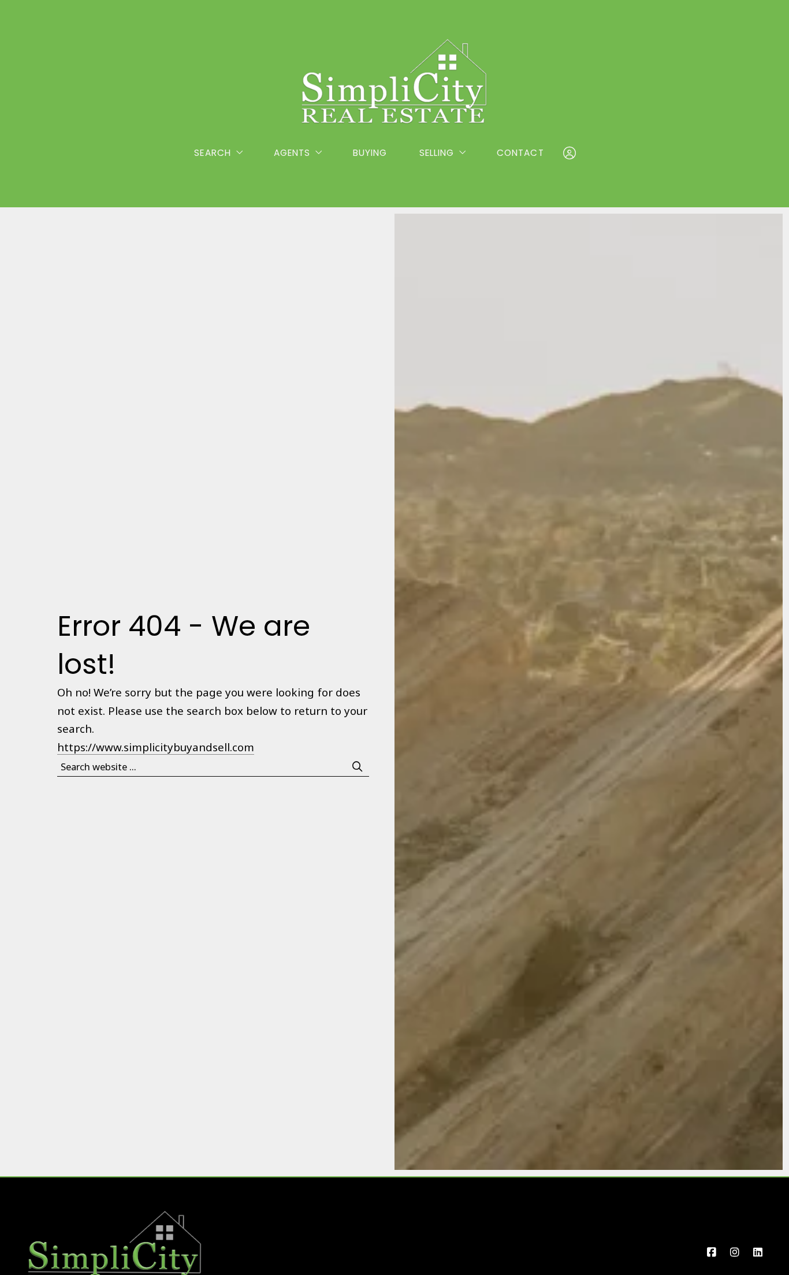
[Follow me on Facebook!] (711, 1252)
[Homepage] (394, 81)
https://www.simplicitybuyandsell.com (155, 747)
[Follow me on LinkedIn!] (758, 1252)
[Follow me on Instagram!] (735, 1252)
